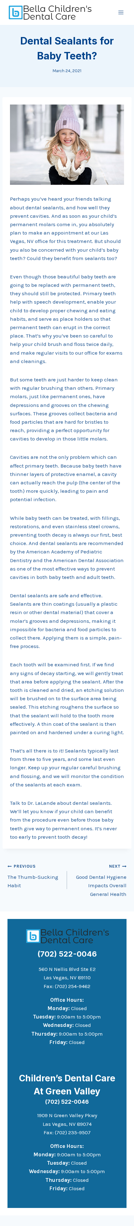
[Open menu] (121, 12)
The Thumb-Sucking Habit (32, 876)
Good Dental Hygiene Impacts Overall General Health (101, 880)
